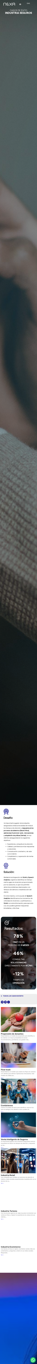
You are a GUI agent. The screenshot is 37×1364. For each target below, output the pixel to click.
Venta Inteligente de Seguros (14, 1139)
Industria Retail (8, 1175)
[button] (20, 4)
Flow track (6, 1070)
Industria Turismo (9, 1211)
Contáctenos (7, 1105)
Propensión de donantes (12, 1034)
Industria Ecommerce (11, 1247)
